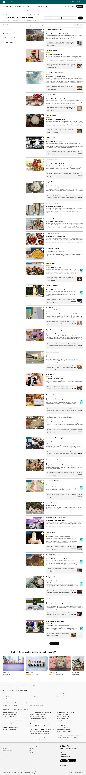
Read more (73, 43)
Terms (33, 1)
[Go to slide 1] (34, 40)
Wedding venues (28, 10)
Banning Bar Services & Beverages (10, 696)
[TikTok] (69, 766)
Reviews (4, 752)
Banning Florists (33, 698)
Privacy (4, 772)
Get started (63, 760)
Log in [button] (73, 6)
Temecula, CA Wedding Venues (63, 722)
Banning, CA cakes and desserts (36, 14)
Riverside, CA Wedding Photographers (38, 718)
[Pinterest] (63, 766)
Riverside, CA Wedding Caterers (9, 716)
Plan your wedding (7, 6)
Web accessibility (27, 772)
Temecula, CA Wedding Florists (36, 739)
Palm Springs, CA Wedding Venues (64, 723)
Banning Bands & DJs (34, 694)
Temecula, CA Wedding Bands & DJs (10, 723)
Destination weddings (46, 10)
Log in (61, 752)
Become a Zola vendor (7, 750)
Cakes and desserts (13, 14)
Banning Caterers (6, 698)
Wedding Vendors (6, 14)
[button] (59, 18)
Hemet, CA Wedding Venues (63, 725)
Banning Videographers (62, 693)
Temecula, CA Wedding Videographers (38, 725)
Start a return (31, 754)
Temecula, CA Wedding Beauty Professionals (39, 731)
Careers (4, 756)
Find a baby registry (64, 756)
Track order (31, 752)
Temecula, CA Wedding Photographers (38, 716)
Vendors (37, 10)
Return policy (31, 756)
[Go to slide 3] (34, 148)
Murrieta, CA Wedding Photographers (38, 714)
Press (4, 759)
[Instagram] (67, 766)
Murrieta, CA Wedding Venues (63, 714)
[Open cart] (68, 6)
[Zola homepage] (43, 6)
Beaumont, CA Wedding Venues (64, 720)
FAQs (30, 750)
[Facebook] (60, 766)
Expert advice (17, 6)
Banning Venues (60, 696)
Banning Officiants (6, 694)
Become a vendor (57, 10)
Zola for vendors (80, 1)
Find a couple (26, 6)
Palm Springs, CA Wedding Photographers (39, 720)
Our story (5, 748)
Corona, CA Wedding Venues (63, 718)
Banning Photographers (62, 694)
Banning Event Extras (7, 693)
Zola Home (74, 1)
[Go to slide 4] (35, 148)
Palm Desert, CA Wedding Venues (64, 731)
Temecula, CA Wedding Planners (9, 729)
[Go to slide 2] (35, 40)
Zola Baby (69, 1)
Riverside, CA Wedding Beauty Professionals (39, 733)
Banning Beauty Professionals (36, 693)
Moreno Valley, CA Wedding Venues (64, 727)
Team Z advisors (32, 761)
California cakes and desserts (24, 14)
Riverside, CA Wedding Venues (63, 729)
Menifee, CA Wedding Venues (63, 716)
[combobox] (69, 18)
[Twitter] (65, 766)
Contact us (31, 759)
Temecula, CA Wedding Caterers (10, 714)
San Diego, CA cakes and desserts (10, 705)
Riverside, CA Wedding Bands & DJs (10, 722)
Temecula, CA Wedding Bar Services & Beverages (67, 737)
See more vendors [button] (54, 643)
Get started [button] (79, 6)
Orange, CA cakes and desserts (36, 705)
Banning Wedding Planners (35, 696)
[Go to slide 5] (37, 148)
